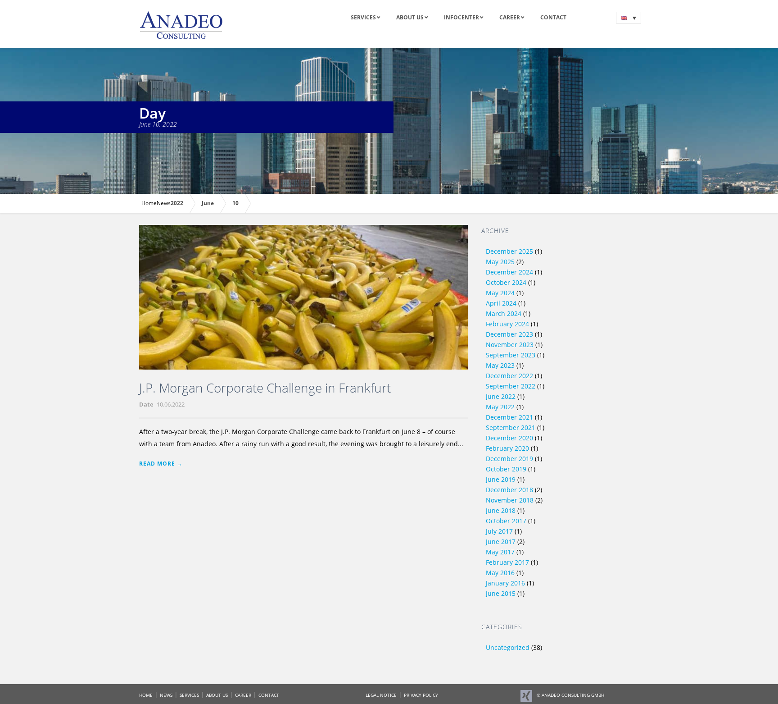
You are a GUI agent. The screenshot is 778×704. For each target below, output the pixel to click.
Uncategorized (507, 647)
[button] (628, 17)
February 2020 (507, 448)
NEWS (166, 695)
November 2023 (510, 344)
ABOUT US (217, 695)
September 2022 (510, 386)
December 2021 (509, 417)
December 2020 (509, 438)
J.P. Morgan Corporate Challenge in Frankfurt (265, 387)
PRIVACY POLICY (421, 695)
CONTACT (268, 695)
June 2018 (501, 510)
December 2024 (509, 272)
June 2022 (501, 396)
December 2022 (509, 375)
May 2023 (500, 365)
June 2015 (501, 593)
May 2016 (500, 572)
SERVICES (189, 695)
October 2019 (506, 469)
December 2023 (509, 334)
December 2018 (509, 489)
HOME (146, 695)
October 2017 (506, 521)
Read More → (161, 463)
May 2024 (500, 292)
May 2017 (500, 552)
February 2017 (507, 562)
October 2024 (506, 282)
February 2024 (507, 324)
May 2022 (500, 406)
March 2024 (503, 313)
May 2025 (500, 261)
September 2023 (510, 355)
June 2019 (501, 479)
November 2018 (510, 500)
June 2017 (501, 541)
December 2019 (509, 458)
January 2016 (505, 583)
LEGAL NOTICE (381, 695)
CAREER (243, 695)
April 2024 (501, 303)
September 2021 (510, 427)
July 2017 (499, 531)
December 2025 (509, 251)
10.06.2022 (171, 404)
